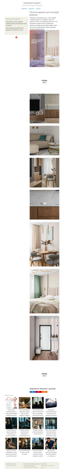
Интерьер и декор (31, 3)
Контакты (25, 463)
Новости (31, 8)
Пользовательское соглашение (34, 463)
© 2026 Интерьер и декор (11, 463)
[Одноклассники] (44, 392)
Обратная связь (44, 463)
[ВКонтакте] (33, 392)
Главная (24, 8)
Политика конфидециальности (29, 465)
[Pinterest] (39, 392)
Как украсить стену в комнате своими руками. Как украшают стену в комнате (16, 23)
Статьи (38, 8)
